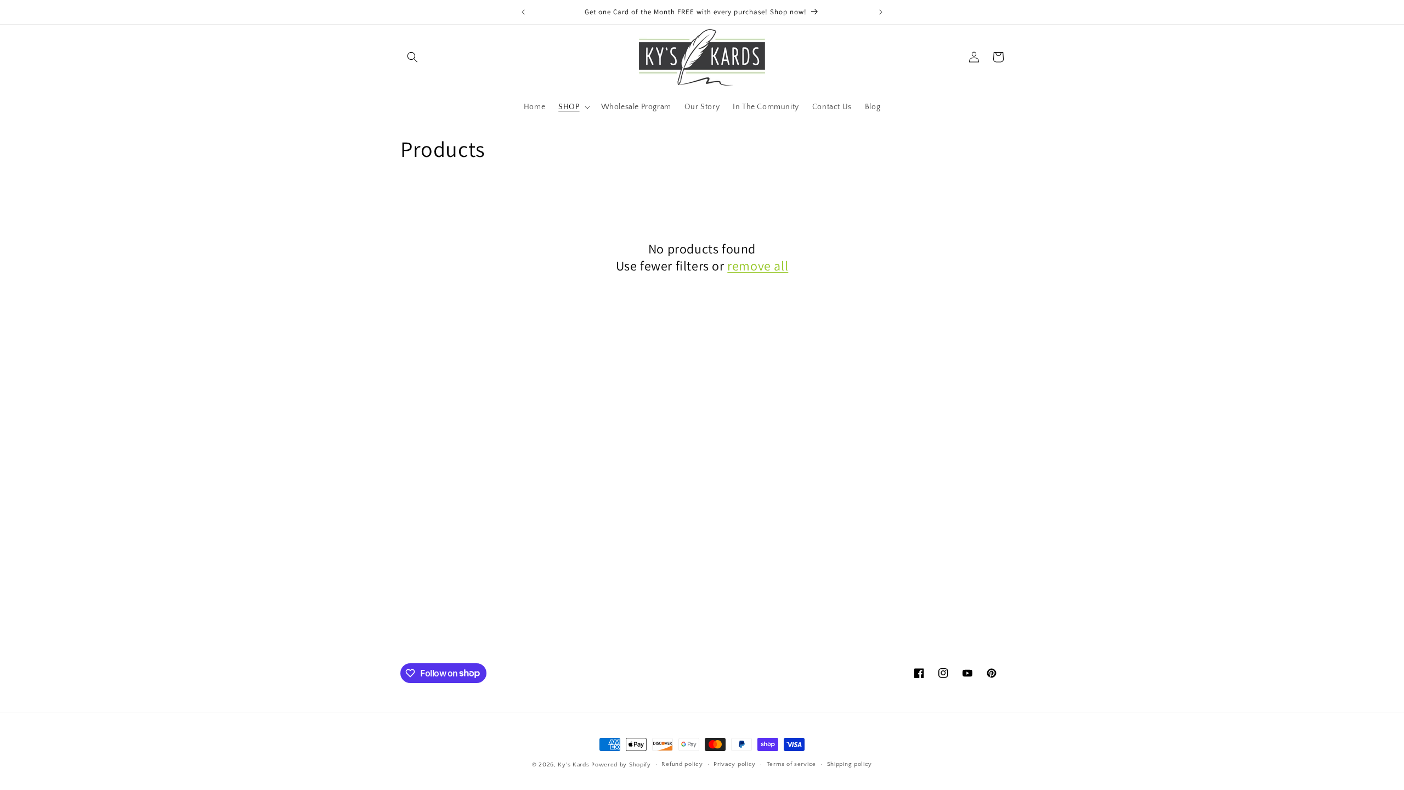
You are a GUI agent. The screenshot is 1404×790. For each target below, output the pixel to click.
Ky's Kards (573, 764)
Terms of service (791, 764)
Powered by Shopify (621, 764)
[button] (412, 57)
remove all (757, 265)
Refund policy (682, 764)
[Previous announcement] (523, 12)
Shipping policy (850, 764)
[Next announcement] (881, 12)
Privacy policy (735, 764)
